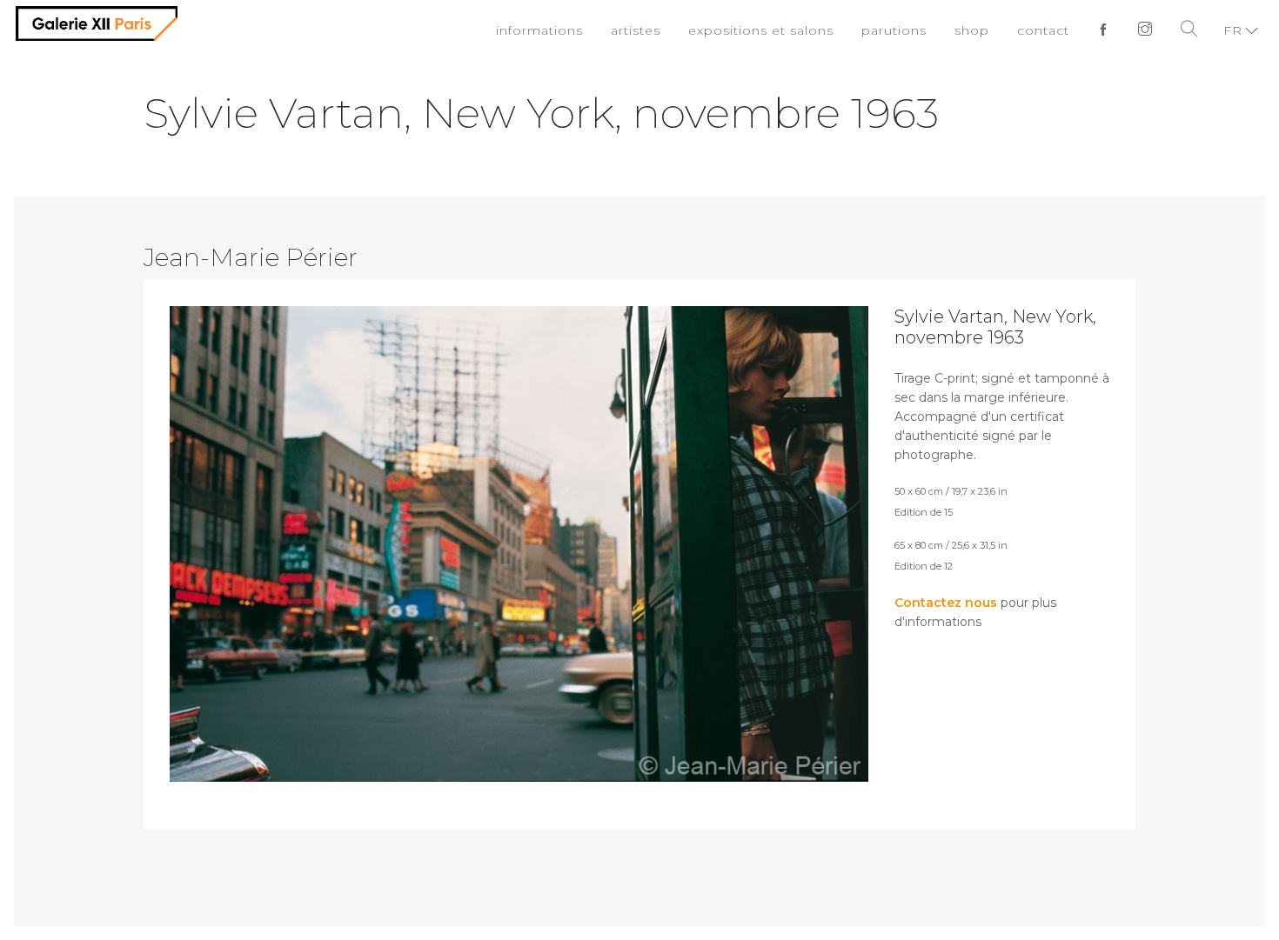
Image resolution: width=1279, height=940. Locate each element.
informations (575, 30)
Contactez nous (945, 602)
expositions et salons (782, 30)
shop (979, 30)
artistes (666, 30)
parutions (906, 30)
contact (1047, 30)
